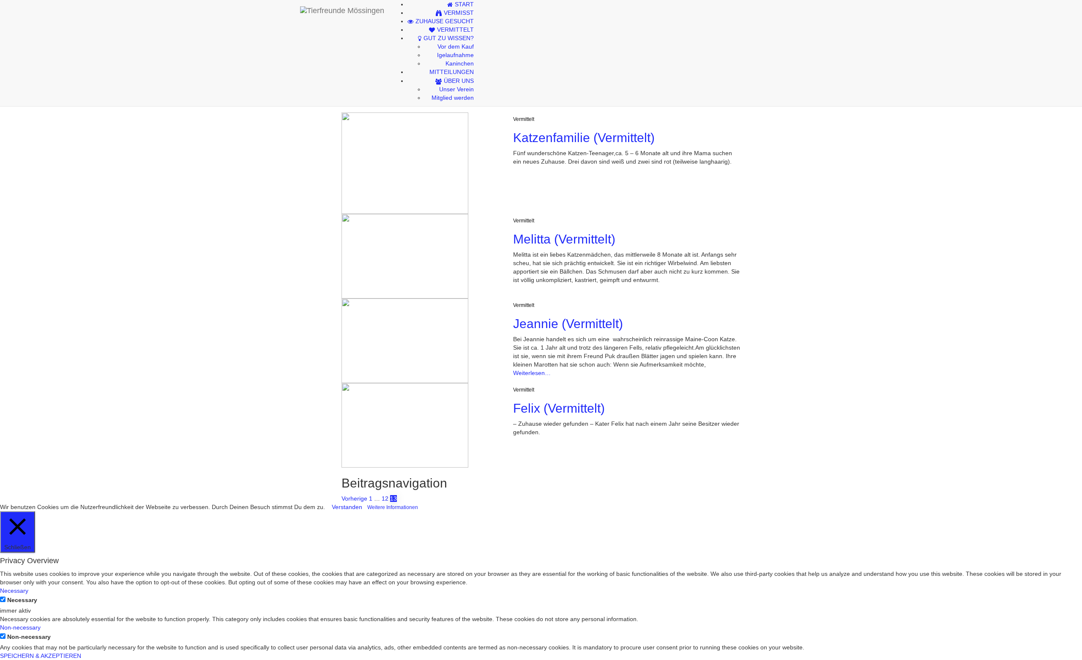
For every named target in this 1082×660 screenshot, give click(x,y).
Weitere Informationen (392, 507)
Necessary (22, 600)
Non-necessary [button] (20, 627)
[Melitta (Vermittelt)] (405, 255)
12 (385, 498)
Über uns (459, 80)
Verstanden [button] (347, 507)
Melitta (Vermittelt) (564, 239)
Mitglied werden (453, 97)
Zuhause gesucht (444, 21)
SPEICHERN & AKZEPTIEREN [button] (40, 655)
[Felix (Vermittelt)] (405, 425)
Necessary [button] (14, 590)
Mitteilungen (451, 71)
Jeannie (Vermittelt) (568, 324)
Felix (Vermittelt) (559, 408)
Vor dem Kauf (455, 46)
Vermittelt (455, 29)
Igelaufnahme (455, 55)
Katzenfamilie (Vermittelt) (584, 138)
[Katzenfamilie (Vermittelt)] (405, 162)
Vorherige (354, 498)
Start (464, 4)
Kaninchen (459, 63)
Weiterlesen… (532, 373)
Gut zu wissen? (449, 38)
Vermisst (459, 12)
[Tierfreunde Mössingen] (342, 10)
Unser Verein (456, 89)
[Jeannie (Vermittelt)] (405, 340)
